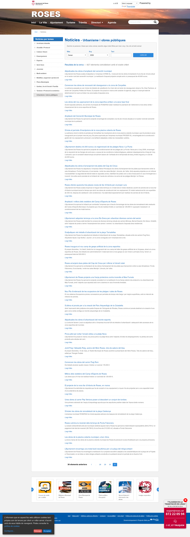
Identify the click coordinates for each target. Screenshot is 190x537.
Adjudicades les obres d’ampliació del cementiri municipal (88, 71)
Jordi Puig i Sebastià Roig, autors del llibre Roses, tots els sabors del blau (95, 348)
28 (100, 464)
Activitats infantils (43, 43)
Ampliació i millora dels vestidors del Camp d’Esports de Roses (90, 201)
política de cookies (12, 526)
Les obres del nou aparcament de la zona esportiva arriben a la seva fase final (97, 102)
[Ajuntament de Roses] (95, 15)
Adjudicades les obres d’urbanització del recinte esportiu (88, 319)
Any (90, 51)
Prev (33, 490)
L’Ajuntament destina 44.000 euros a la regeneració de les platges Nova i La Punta (98, 146)
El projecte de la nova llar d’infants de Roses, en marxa (87, 385)
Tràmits (83, 22)
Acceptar (47, 531)
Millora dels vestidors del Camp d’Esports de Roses (86, 373)
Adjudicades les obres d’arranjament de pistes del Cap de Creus (91, 165)
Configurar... (9, 531)
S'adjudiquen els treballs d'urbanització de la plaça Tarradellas (90, 232)
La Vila (43, 22)
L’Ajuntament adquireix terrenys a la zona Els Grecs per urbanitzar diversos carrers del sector (103, 218)
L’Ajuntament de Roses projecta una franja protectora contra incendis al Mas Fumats (99, 277)
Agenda (112, 22)
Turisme (70, 22)
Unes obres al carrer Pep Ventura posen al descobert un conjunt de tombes (96, 399)
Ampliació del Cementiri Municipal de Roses (83, 116)
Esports (39, 60)
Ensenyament (42, 56)
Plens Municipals (43, 82)
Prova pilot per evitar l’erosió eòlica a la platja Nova (86, 334)
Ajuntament (56, 22)
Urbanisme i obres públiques (47, 95)
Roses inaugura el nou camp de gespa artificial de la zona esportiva (92, 246)
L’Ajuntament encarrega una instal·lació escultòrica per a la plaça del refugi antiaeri (98, 448)
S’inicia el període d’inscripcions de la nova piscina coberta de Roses (93, 130)
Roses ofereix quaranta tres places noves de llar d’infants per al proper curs (96, 185)
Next (157, 490)
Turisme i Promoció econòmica (48, 90)
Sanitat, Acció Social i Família (47, 86)
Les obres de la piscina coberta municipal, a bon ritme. (87, 437)
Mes (68, 51)
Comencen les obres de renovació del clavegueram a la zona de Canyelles (95, 85)
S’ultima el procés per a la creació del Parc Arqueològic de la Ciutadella (94, 305)
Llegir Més (68, 79)
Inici (33, 22)
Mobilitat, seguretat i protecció (48, 78)
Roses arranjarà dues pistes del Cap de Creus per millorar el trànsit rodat (95, 263)
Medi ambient (41, 73)
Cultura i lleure (42, 52)
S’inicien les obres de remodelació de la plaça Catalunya (88, 411)
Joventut (40, 69)
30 (110, 464)
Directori (97, 22)
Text (112, 51)
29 (105, 464)
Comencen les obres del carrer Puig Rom (82, 362)
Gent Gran (40, 65)
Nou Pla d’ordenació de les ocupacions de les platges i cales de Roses (93, 291)
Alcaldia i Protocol (43, 47)
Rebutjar (37, 531)
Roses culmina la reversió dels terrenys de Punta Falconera (89, 423)
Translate (131, 6)
